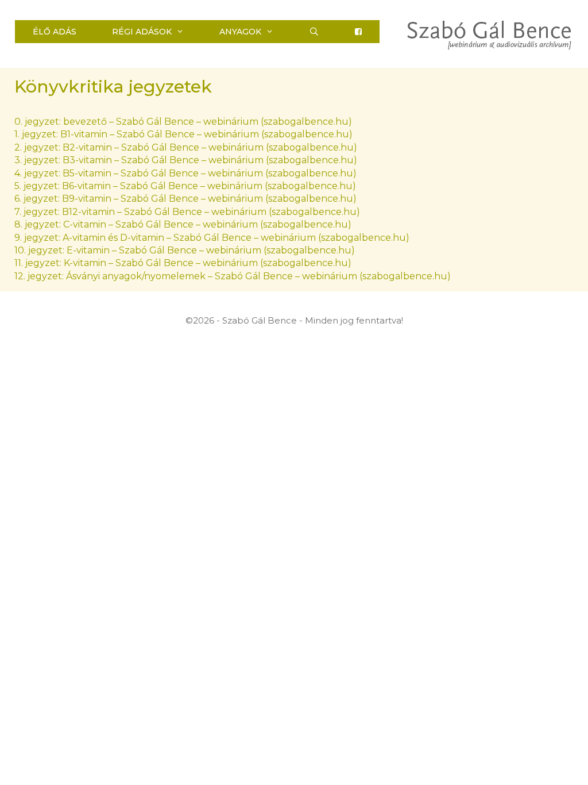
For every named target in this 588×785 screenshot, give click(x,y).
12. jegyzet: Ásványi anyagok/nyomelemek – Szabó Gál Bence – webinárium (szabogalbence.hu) (232, 276)
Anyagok (240, 31)
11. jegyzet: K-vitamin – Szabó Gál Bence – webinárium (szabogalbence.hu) (182, 262)
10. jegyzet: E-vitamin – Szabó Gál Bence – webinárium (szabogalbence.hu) (184, 250)
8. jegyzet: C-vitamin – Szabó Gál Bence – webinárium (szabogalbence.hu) (182, 224)
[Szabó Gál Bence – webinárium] (489, 34)
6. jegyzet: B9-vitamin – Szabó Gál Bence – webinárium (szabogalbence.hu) (185, 198)
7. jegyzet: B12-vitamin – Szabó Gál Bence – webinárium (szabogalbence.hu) (187, 211)
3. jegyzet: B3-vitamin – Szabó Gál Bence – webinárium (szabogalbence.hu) (185, 160)
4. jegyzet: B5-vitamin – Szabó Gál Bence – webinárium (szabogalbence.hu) (185, 173)
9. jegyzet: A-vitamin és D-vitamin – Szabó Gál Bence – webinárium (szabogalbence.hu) (211, 237)
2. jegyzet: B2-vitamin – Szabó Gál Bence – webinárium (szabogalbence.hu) (185, 147)
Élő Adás (54, 31)
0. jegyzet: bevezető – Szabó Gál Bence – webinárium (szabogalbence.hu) (183, 121)
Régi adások (142, 31)
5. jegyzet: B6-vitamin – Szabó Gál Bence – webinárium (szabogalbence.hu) (185, 185)
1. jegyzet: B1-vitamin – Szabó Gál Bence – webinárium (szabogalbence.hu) (183, 134)
